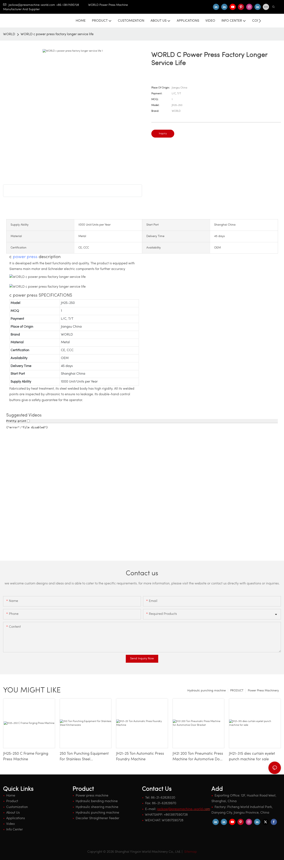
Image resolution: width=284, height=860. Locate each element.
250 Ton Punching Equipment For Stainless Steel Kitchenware (84, 757)
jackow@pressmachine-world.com (32, 5)
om (183, 809)
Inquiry (163, 133)
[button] (260, 21)
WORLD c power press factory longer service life (57, 34)
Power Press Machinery (263, 690)
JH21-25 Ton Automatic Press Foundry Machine (140, 756)
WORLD (9, 34)
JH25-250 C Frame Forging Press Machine (25, 756)
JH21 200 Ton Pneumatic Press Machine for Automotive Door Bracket (198, 757)
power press (25, 257)
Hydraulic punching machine (206, 690)
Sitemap (190, 852)
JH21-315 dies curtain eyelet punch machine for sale (252, 756)
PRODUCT (236, 690)
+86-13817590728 (72, 5)
